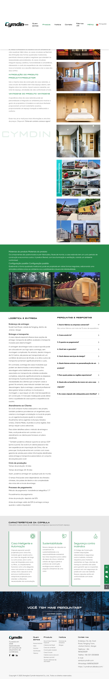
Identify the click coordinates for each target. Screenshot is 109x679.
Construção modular (50, 650)
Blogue (61, 645)
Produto (47, 25)
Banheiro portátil (49, 657)
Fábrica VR (80, 25)
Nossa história (37, 643)
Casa (26, 25)
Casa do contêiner (50, 647)
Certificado (36, 651)
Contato (68, 25)
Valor (34, 646)
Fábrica (35, 653)
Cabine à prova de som (51, 655)
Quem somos (35, 25)
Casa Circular (48, 652)
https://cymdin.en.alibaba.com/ (90, 667)
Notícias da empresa (62, 641)
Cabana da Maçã (49, 645)
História (35, 648)
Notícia (57, 25)
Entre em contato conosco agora (37, 121)
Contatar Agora (54, 614)
